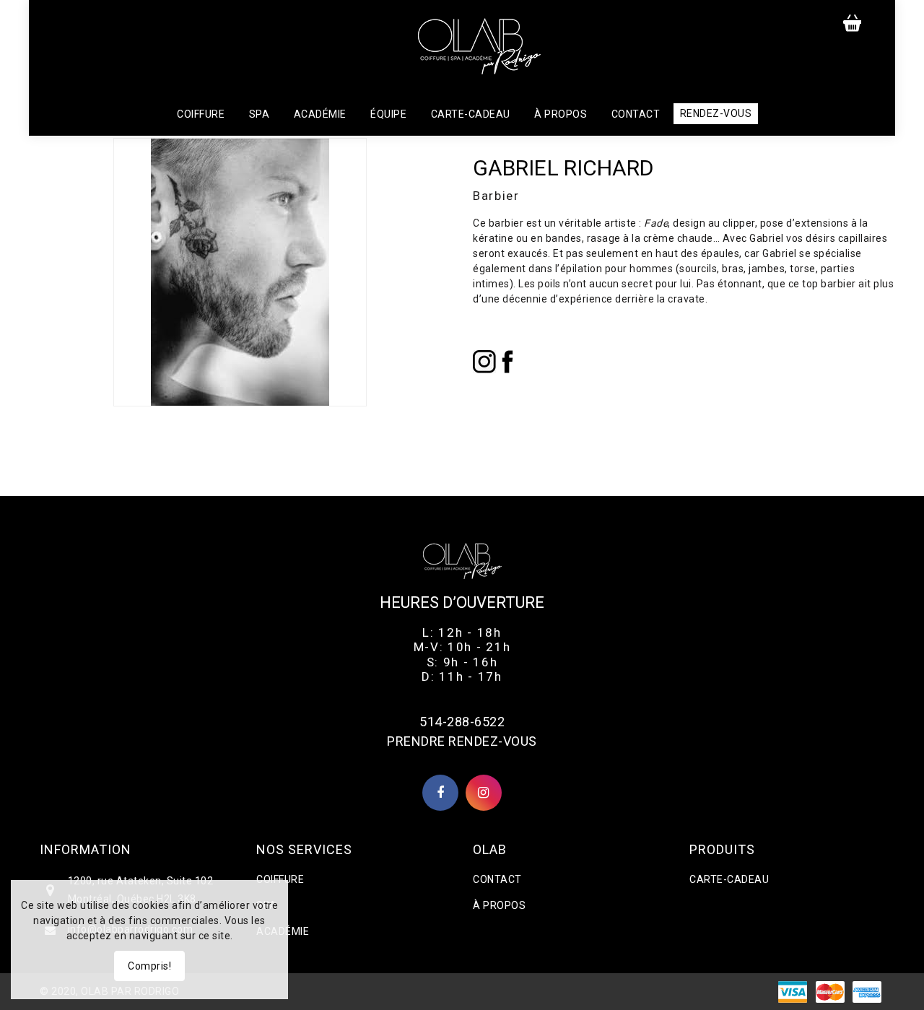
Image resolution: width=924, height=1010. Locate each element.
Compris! (149, 966)
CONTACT (497, 879)
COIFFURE (280, 879)
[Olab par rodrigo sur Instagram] (483, 793)
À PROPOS (499, 905)
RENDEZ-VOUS (716, 113)
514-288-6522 (462, 721)
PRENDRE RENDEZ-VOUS (462, 741)
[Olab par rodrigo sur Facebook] (441, 793)
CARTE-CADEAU (729, 879)
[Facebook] (507, 360)
